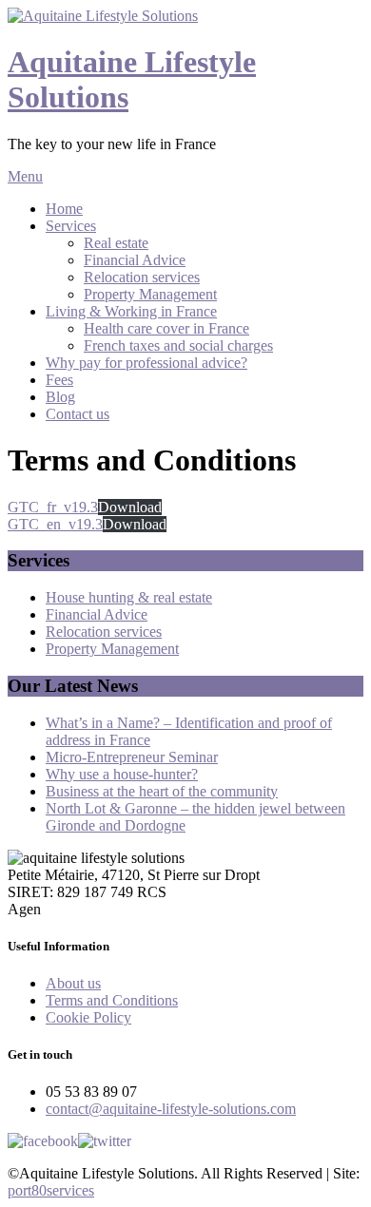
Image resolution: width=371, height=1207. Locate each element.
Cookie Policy (88, 1017)
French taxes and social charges (178, 345)
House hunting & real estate (129, 597)
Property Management (150, 294)
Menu (25, 176)
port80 (51, 1190)
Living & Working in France (131, 311)
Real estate (116, 243)
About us (73, 983)
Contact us (77, 414)
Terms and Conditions (112, 1000)
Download (130, 507)
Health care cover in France (166, 328)
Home (64, 209)
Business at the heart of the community (162, 791)
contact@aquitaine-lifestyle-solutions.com (171, 1109)
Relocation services (142, 277)
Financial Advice (135, 260)
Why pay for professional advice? (146, 362)
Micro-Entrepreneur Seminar (132, 757)
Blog (60, 397)
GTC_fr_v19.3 (53, 507)
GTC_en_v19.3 (55, 524)
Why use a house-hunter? (122, 774)
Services (71, 226)
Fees (59, 380)
